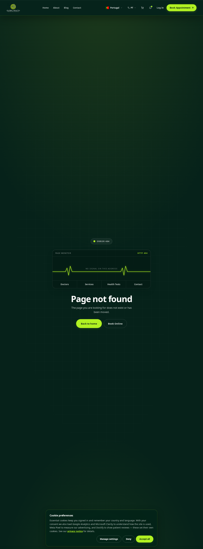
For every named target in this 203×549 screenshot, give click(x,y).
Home (46, 7)
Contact (77, 7)
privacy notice (75, 531)
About (56, 7)
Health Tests (113, 284)
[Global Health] (13, 7)
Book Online (115, 323)
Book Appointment (180, 7)
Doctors (65, 284)
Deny (128, 538)
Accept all (144, 538)
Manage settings (109, 538)
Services (89, 284)
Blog (66, 7)
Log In (160, 7)
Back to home (89, 323)
